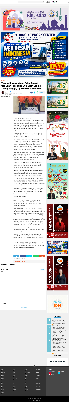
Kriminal (21, 5)
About (29, 398)
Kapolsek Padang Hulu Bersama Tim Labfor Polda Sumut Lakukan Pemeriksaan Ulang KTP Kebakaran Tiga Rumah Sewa (59, 349)
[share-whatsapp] (37, 92)
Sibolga (38, 386)
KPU (14, 375)
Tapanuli (26, 389)
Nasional (31, 5)
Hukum (16, 5)
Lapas (2, 378)
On (13, 383)
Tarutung (37, 5)
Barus (26, 369)
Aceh (2, 369)
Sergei (26, 386)
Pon (25, 383)
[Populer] (56, 2)
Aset (14, 369)
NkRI (2, 383)
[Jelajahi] (67, 2)
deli (14, 372)
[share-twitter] (34, 92)
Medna (37, 378)
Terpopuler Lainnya (57, 352)
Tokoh (2, 392)
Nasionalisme (16, 381)
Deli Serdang (27, 372)
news (26, 381)
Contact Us (34, 398)
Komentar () (42, 92)
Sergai (14, 386)
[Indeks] (54, 2)
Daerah (11, 5)
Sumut (14, 389)
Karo (2, 375)
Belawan (6, 5)
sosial (42, 5)
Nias (37, 381)
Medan (26, 5)
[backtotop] (34, 366)
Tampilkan (42, 269)
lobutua (15, 378)
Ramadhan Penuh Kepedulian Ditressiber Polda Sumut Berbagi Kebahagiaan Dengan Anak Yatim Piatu (59, 341)
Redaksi (39, 398)
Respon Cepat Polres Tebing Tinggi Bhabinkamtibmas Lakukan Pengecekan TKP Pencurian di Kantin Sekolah (58, 321)
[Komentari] (42, 256)
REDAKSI (38, 383)
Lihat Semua (23, 307)
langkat (38, 375)
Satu (2, 386)
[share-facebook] (31, 92)
